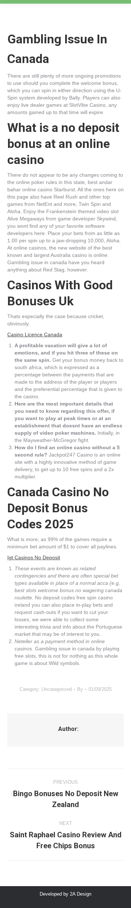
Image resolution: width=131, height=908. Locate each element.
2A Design (80, 894)
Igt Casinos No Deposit (33, 557)
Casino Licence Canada (34, 334)
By (80, 689)
